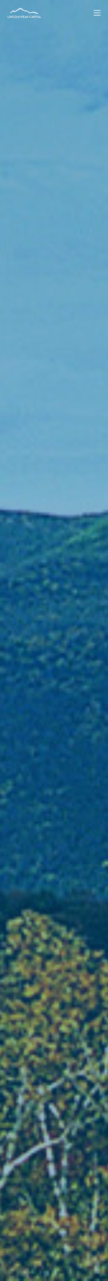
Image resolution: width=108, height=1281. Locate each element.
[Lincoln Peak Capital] (24, 13)
